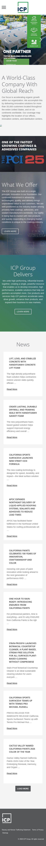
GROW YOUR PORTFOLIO (11, 63)
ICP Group (27, 839)
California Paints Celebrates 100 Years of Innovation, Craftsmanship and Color (22, 556)
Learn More (10, 231)
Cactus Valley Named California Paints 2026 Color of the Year (22, 748)
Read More (12, 389)
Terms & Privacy (38, 830)
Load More (23, 789)
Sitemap (5, 833)
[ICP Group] (23, 7)
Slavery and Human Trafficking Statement (16, 830)
